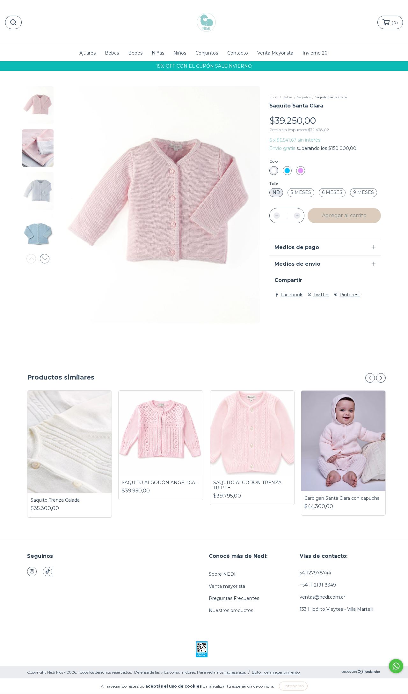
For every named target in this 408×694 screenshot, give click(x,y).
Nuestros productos (231, 610)
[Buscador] (13, 22)
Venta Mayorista (275, 53)
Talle (273, 183)
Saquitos (303, 97)
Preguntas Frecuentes (234, 598)
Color (274, 161)
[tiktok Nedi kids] (47, 571)
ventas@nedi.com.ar (322, 597)
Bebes (135, 53)
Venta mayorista (227, 586)
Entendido (293, 685)
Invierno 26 (314, 53)
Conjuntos (206, 53)
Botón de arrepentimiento (276, 672)
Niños (179, 53)
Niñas (158, 53)
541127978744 (315, 573)
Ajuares (87, 53)
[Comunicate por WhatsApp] (396, 666)
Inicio (273, 97)
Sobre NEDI (222, 574)
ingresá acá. (235, 672)
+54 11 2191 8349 (318, 585)
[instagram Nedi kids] (32, 571)
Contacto (237, 53)
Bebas (112, 53)
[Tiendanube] (361, 672)
